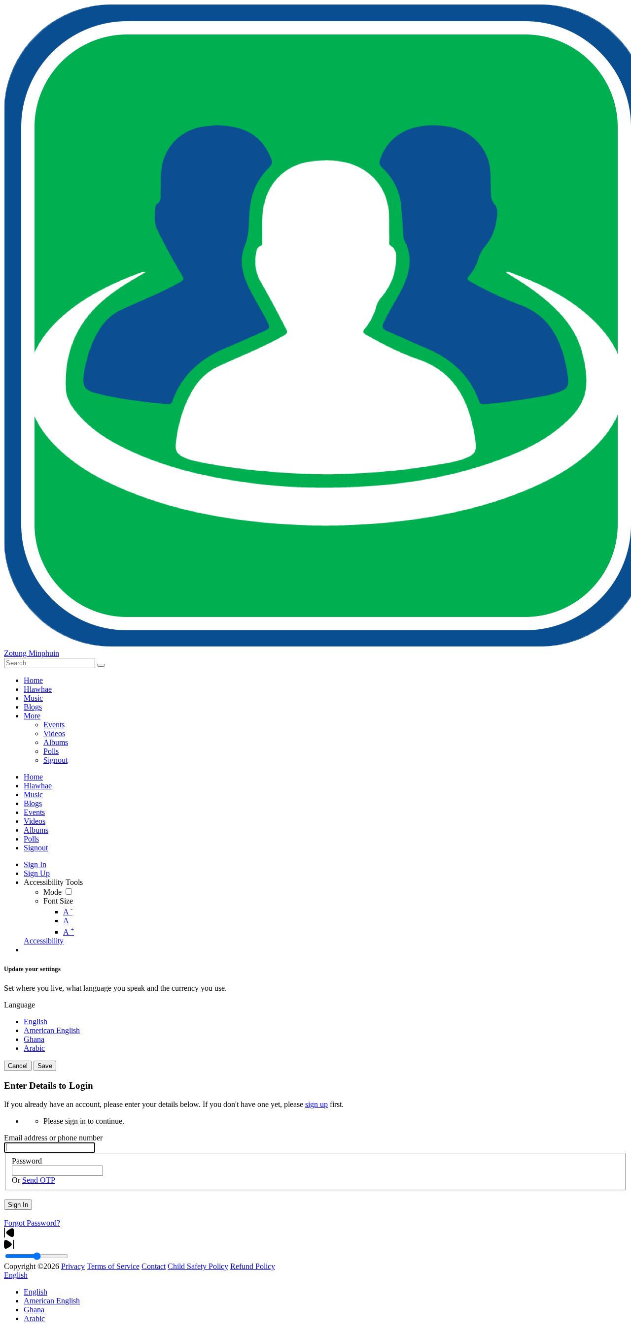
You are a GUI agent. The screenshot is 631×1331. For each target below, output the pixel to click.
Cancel (18, 1066)
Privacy (73, 1266)
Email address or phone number (53, 1138)
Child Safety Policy (198, 1266)
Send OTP (38, 1180)
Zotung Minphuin (31, 653)
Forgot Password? (32, 1223)
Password (27, 1161)
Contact (153, 1266)
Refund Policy (252, 1266)
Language (19, 1005)
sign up (316, 1104)
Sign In (18, 1204)
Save (44, 1066)
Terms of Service (113, 1266)
